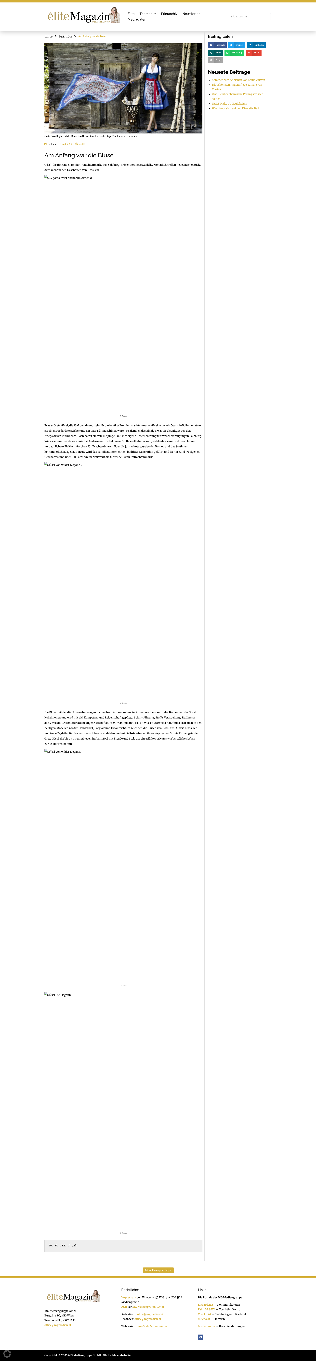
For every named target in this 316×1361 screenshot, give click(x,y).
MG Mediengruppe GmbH (148, 1306)
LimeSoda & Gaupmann (152, 1326)
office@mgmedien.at (57, 1325)
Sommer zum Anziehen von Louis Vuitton (238, 80)
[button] (147, 13)
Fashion (65, 36)
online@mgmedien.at (149, 1314)
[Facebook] (200, 1337)
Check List (204, 1314)
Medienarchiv (207, 1326)
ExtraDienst (205, 1304)
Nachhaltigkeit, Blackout (228, 1314)
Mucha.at (204, 1318)
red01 (82, 144)
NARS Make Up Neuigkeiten (229, 103)
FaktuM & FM (206, 1309)
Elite (49, 36)
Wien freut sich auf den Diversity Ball (235, 108)
